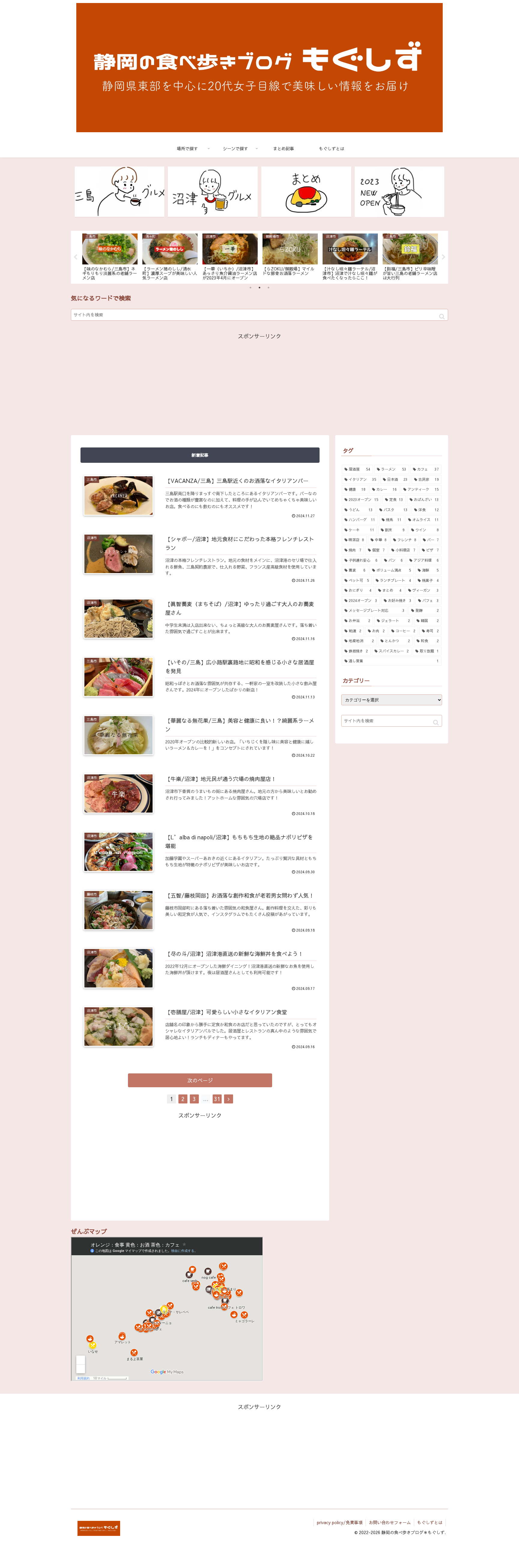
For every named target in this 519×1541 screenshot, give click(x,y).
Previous (75, 257)
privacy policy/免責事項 (340, 1522)
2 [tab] (259, 288)
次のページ (200, 1080)
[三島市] (119, 191)
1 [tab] (250, 288)
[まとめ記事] (306, 191)
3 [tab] (269, 288)
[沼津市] (212, 191)
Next (444, 257)
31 (217, 1099)
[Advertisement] (259, 383)
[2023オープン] (399, 191)
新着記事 (200, 455)
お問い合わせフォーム (390, 1522)
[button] (442, 316)
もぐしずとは (429, 1522)
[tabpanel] (110, 256)
